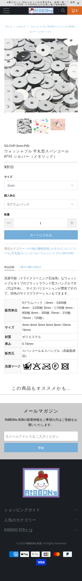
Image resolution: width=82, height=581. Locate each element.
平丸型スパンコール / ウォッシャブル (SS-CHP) (42, 253)
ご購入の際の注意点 (30, 267)
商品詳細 (9, 267)
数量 (7, 214)
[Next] (74, 75)
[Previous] (8, 75)
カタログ (57, 248)
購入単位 (9, 195)
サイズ (8, 176)
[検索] (63, 10)
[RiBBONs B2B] (41, 10)
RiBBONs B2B (33, 543)
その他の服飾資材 (38, 248)
